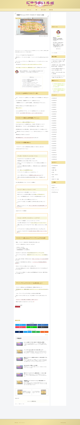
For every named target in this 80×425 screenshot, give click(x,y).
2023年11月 (54, 100)
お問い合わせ (16, 422)
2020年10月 (54, 159)
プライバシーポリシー (22, 422)
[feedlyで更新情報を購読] (36, 332)
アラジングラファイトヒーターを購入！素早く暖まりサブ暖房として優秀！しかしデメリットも (58, 61)
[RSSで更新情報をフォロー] (44, 332)
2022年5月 (54, 123)
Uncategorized (55, 165)
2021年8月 (54, 136)
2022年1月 (54, 127)
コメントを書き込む (31, 401)
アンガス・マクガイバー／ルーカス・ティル (31, 82)
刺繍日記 (54, 167)
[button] (64, 52)
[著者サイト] (19, 332)
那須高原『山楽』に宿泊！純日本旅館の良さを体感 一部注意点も (58, 65)
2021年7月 (54, 138)
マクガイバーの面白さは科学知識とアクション (30, 80)
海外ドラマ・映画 (18, 320)
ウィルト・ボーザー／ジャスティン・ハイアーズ (31, 84)
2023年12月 (54, 98)
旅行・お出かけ (55, 174)
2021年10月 (54, 132)
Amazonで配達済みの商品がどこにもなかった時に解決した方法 (58, 69)
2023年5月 (54, 109)
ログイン (54, 185)
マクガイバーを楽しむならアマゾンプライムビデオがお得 (32, 85)
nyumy (58, 36)
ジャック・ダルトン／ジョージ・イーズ (30, 83)
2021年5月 (54, 143)
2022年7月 (54, 118)
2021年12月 (54, 129)
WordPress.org (55, 192)
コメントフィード (55, 189)
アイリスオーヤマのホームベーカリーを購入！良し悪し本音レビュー (58, 77)
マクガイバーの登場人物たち (27, 81)
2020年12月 (54, 154)
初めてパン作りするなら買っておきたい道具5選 (58, 73)
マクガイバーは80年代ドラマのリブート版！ (30, 79)
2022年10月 (54, 111)
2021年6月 (54, 141)
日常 (53, 176)
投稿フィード (54, 187)
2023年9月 (54, 102)
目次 (30, 77)
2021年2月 (54, 150)
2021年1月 (54, 152)
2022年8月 (54, 116)
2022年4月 (54, 125)
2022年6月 (54, 120)
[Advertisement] (31, 43)
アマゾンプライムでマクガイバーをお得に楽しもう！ (31, 86)
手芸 (53, 172)
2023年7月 (54, 107)
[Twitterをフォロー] (28, 332)
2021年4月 (54, 145)
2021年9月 (54, 134)
